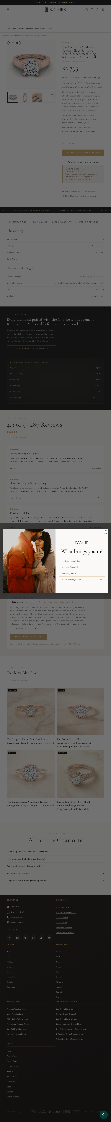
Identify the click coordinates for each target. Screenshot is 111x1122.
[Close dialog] (105, 532)
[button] (82, 561)
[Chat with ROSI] (104, 1115)
